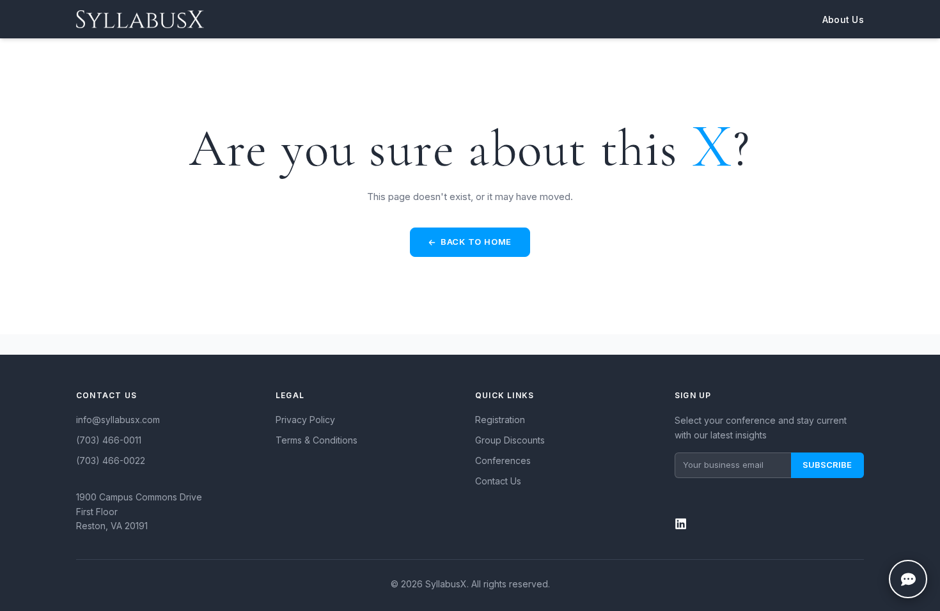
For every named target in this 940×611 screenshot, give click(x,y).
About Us (843, 19)
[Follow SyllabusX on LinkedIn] (769, 517)
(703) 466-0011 (108, 440)
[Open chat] (908, 579)
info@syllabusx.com (118, 419)
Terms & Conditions (316, 440)
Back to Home (476, 241)
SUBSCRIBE (827, 465)
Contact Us (498, 481)
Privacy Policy (305, 419)
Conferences (503, 460)
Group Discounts (510, 440)
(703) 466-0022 (110, 460)
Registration (500, 419)
